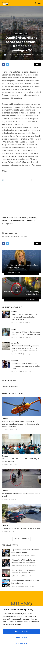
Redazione (18, 322)
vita (26, 236)
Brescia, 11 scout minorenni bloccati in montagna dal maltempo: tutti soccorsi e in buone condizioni (20, 424)
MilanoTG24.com (14, 218)
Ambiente (15, 343)
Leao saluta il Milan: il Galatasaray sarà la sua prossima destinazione (25, 333)
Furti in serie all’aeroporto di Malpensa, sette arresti (21, 494)
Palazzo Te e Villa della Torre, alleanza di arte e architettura (23, 561)
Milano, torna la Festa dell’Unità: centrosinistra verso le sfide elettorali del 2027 (25, 316)
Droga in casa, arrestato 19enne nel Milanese (21, 528)
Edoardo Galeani (31, 54)
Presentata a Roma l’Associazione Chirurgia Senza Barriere (20, 460)
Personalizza (21, 637)
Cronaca (14, 361)
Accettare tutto (21, 631)
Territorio (18, 33)
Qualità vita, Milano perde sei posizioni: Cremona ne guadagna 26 (19, 221)
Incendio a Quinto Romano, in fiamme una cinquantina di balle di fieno (26, 366)
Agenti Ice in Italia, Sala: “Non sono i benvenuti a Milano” (25, 551)
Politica (14, 312)
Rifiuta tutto (21, 643)
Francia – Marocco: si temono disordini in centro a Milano (23, 571)
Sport (13, 329)
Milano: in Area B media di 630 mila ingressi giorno (25, 581)
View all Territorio (20, 539)
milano (8, 236)
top (26, 33)
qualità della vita (17, 236)
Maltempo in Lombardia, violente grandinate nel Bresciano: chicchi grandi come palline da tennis (25, 348)
